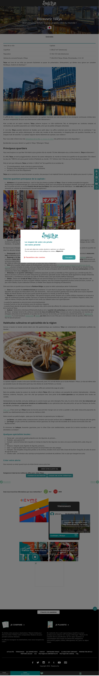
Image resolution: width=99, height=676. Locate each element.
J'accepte (69, 257)
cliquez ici (59, 251)
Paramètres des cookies (35, 257)
